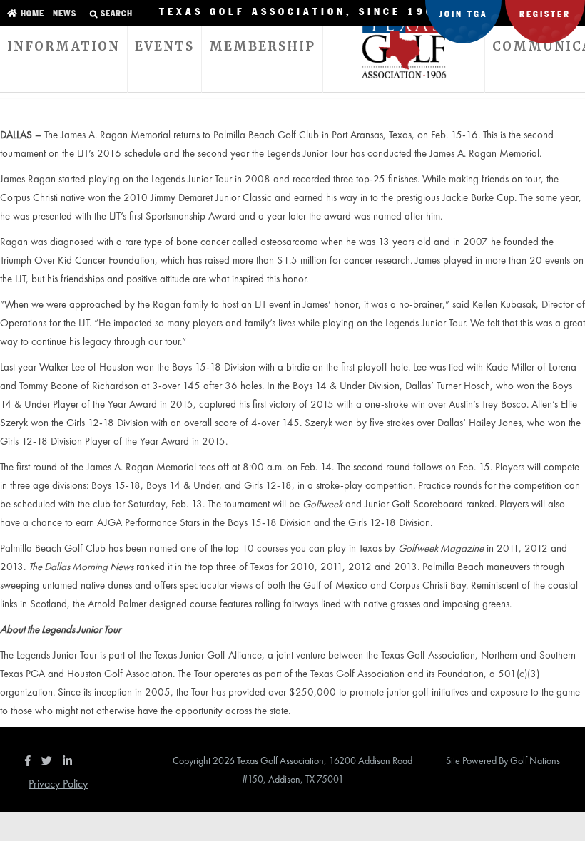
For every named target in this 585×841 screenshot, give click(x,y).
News (63, 14)
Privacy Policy (58, 783)
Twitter (50, 760)
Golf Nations (535, 760)
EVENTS (164, 46)
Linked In (70, 760)
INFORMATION (63, 46)
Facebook (29, 760)
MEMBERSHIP (262, 46)
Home (31, 14)
